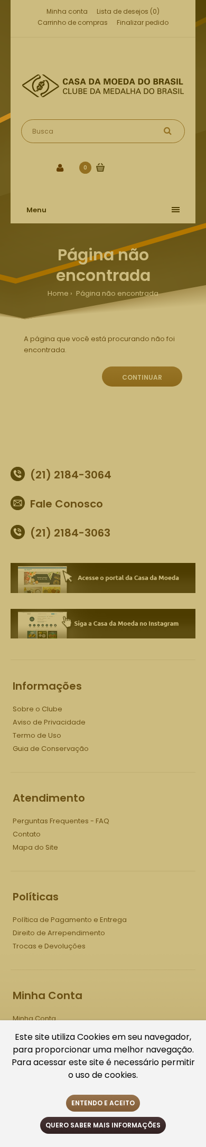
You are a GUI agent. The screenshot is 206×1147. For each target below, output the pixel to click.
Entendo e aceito (103, 1102)
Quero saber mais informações (103, 1125)
